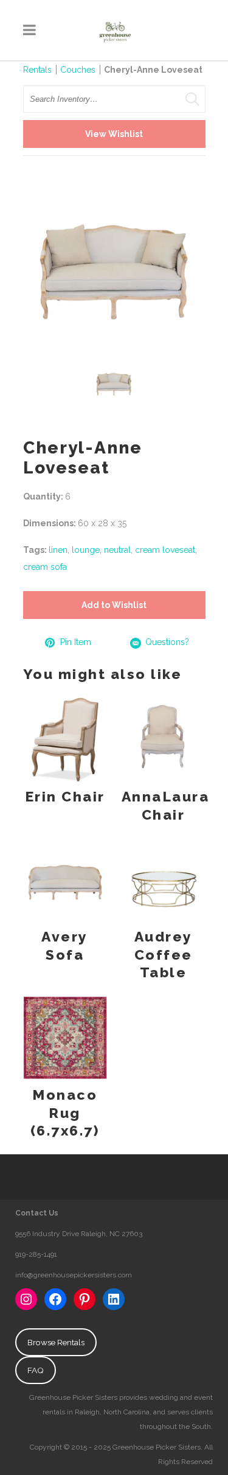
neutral (117, 550)
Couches (77, 70)
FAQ (35, 1370)
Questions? (167, 642)
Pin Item (75, 642)
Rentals (37, 70)
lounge (86, 550)
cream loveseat (165, 550)
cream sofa (45, 567)
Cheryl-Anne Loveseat (154, 70)
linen (58, 550)
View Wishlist (114, 134)
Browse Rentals (56, 1342)
